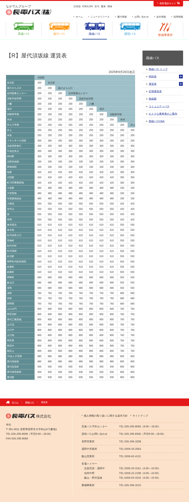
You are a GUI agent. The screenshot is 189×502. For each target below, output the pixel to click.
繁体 (103, 6)
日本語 (77, 6)
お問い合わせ (141, 16)
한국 (96, 6)
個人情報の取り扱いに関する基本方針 (106, 415)
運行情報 (122, 16)
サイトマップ (140, 415)
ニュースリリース (100, 16)
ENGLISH (87, 6)
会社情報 (161, 16)
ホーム (79, 16)
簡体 (109, 6)
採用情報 (178, 16)
